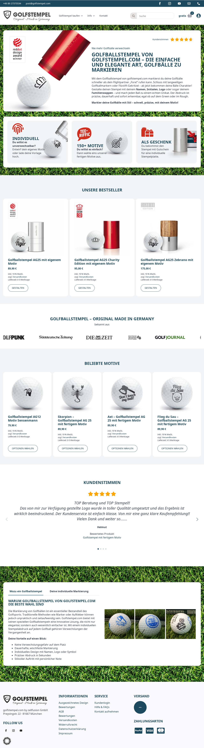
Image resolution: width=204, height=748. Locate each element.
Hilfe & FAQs (102, 707)
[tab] (25, 591)
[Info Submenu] (94, 15)
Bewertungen (67, 707)
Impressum (66, 733)
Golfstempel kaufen (69, 15)
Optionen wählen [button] (23, 448)
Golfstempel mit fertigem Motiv (102, 537)
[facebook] (160, 3)
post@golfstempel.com (38, 3)
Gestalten (18, 287)
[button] (197, 519)
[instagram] (170, 3)
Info (89, 15)
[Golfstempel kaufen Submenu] (82, 15)
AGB (61, 711)
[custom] (189, 3)
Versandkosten (20, 276)
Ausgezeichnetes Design (73, 703)
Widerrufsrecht (68, 724)
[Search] (133, 16)
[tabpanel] (53, 630)
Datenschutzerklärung (72, 729)
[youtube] (179, 3)
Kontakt (103, 15)
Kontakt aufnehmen (107, 711)
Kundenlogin (102, 703)
